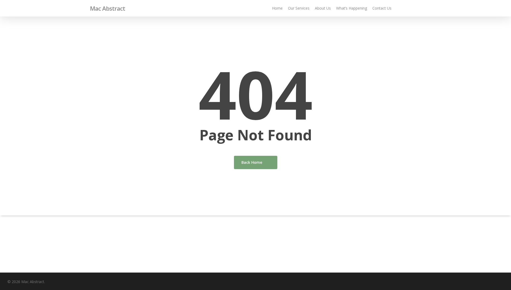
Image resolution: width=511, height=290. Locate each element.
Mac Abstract (107, 8)
